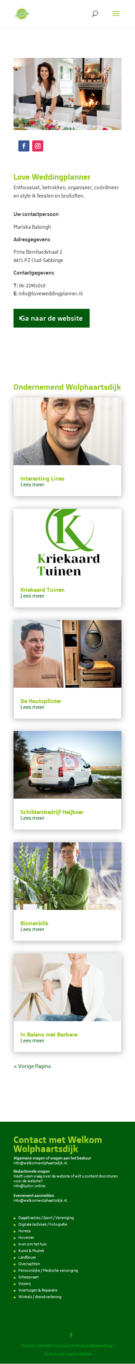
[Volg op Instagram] (37, 145)
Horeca (24, 1231)
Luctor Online (79, 1354)
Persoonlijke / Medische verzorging (48, 1271)
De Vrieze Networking (91, 1346)
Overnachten (29, 1264)
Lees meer (32, 485)
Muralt (44, 1346)
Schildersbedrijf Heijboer (51, 811)
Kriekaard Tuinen (42, 589)
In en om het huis (32, 1245)
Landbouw (27, 1258)
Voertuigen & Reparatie (37, 1291)
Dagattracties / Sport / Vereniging (46, 1218)
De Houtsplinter (40, 700)
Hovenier (26, 1238)
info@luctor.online (29, 1186)
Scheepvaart (28, 1278)
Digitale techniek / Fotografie (42, 1225)
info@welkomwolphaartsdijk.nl (40, 1164)
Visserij (24, 1284)
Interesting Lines (42, 478)
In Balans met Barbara (49, 1034)
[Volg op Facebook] (23, 145)
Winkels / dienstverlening (39, 1297)
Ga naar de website (51, 318)
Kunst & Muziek (31, 1251)
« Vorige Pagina (32, 1066)
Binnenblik (34, 923)
